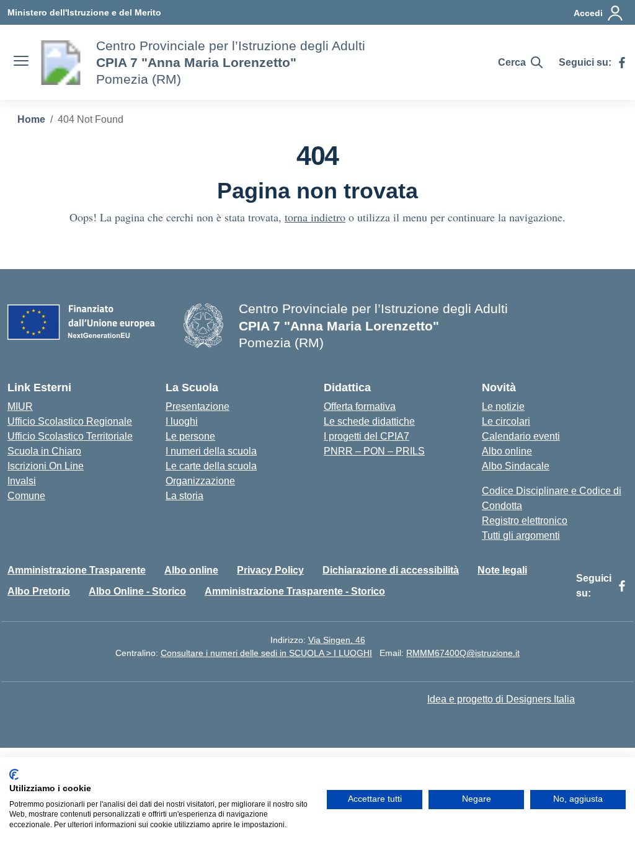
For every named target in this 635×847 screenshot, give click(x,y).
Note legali (502, 570)
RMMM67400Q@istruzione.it (463, 653)
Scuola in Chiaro (44, 451)
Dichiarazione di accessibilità (390, 570)
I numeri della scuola (211, 451)
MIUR (20, 406)
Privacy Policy (270, 570)
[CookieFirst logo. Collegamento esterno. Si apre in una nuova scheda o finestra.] (14, 774)
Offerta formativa (360, 406)
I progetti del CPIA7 (366, 436)
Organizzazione (200, 481)
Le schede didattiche (369, 421)
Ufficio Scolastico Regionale (69, 421)
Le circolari (506, 421)
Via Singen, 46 (336, 640)
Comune (26, 495)
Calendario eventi (521, 436)
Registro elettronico (524, 520)
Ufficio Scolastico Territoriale (70, 436)
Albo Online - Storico (137, 591)
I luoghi (182, 421)
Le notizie (503, 406)
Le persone (190, 436)
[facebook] (622, 62)
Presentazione (197, 406)
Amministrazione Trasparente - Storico (295, 591)
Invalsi (21, 481)
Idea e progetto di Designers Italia (501, 699)
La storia (184, 495)
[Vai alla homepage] (61, 62)
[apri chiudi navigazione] (21, 62)
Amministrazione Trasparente (76, 570)
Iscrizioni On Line (45, 466)
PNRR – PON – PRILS (374, 451)
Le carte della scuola (211, 466)
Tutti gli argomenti (521, 535)
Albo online (507, 451)
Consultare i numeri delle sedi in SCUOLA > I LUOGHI (266, 653)
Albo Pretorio (38, 591)
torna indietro (315, 217)
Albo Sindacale (515, 466)
